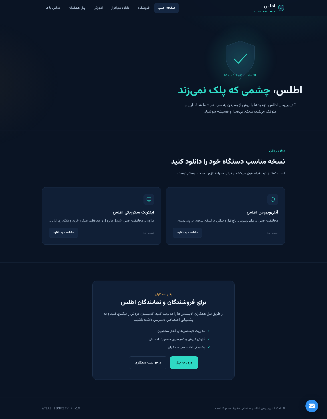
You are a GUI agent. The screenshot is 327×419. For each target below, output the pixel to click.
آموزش (98, 7)
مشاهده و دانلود (187, 232)
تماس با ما (53, 7)
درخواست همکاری (148, 362)
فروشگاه (143, 7)
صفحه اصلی (166, 7)
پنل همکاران (77, 7)
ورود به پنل (184, 362)
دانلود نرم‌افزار (120, 7)
